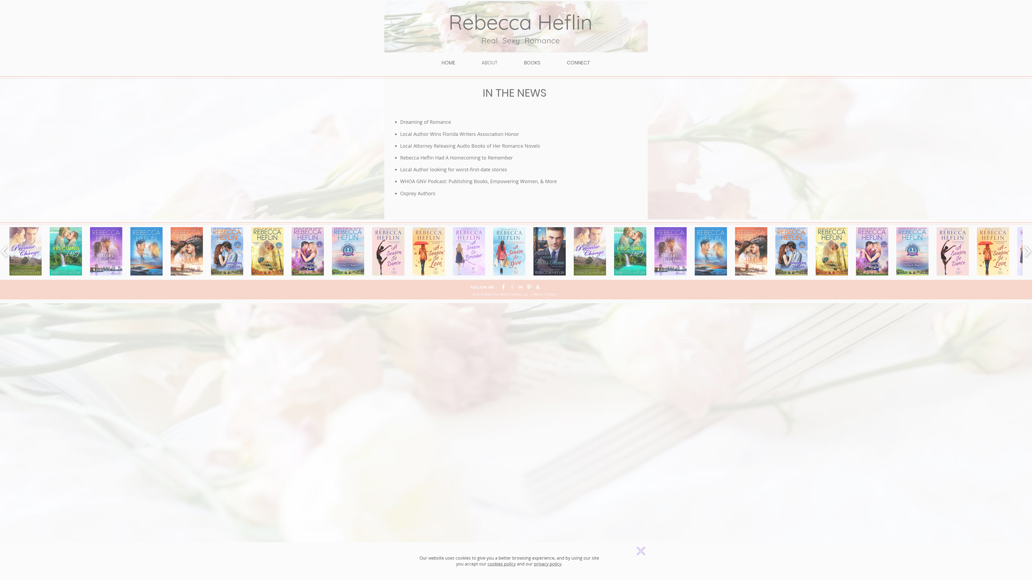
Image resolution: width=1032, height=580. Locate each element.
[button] (641, 551)
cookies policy (502, 564)
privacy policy (547, 564)
